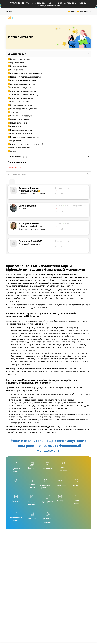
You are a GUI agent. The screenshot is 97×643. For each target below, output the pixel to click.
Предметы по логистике (21, 133)
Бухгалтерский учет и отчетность (32, 193)
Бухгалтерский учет (19, 66)
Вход (73, 11)
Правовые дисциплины (21, 130)
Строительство (17, 62)
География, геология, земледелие (25, 77)
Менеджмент (24, 208)
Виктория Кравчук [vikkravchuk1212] (29, 189)
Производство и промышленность (26, 73)
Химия (13, 151)
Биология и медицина (20, 59)
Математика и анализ (20, 119)
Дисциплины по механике (22, 98)
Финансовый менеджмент (29, 244)
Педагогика (15, 126)
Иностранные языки (19, 101)
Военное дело (16, 69)
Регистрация (85, 11)
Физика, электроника (20, 147)
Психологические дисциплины (24, 137)
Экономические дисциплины (23, 84)
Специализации (17, 53)
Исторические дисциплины (22, 105)
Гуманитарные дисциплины (23, 80)
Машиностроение (18, 123)
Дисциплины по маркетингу (23, 91)
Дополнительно (17, 162)
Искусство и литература (21, 115)
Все (12, 181)
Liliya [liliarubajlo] (28, 205)
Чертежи (14, 112)
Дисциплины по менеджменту (24, 94)
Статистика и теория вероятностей (26, 144)
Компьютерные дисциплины (23, 108)
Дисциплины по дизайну (21, 87)
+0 (63, 188)
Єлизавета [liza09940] (30, 241)
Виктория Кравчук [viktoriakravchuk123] (30, 225)
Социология (15, 140)
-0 (56, 191)
